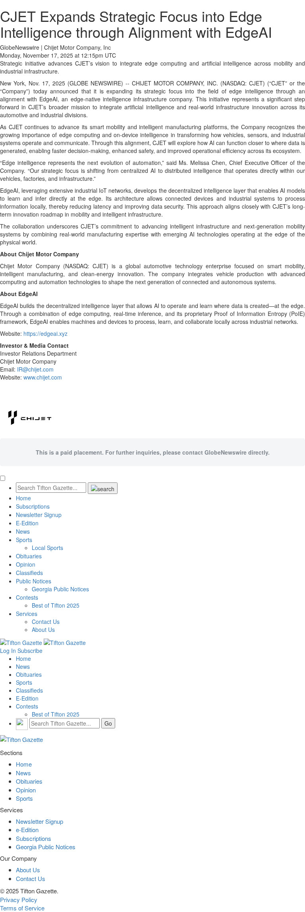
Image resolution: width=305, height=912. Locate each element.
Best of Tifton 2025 (55, 605)
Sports (24, 540)
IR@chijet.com (35, 369)
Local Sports (47, 548)
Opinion (25, 564)
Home (23, 498)
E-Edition (27, 523)
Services (26, 614)
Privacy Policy (18, 899)
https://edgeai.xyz (45, 333)
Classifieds (29, 573)
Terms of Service (22, 908)
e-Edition (27, 829)
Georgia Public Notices (60, 589)
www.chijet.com (42, 377)
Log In (8, 650)
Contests (27, 597)
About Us (43, 629)
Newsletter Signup (39, 515)
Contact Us (46, 621)
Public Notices (33, 581)
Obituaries (29, 556)
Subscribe (29, 650)
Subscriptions (33, 506)
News (23, 531)
